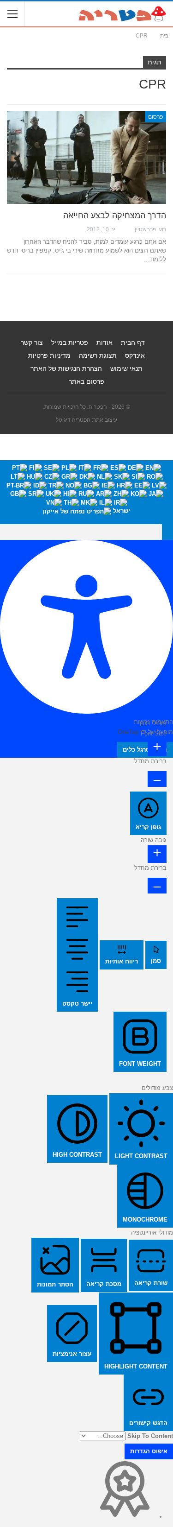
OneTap (128, 732)
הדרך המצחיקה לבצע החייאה (114, 215)
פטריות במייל (69, 342)
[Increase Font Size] (157, 747)
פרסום (155, 117)
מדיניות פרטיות (49, 355)
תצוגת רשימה (98, 355)
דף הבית (133, 342)
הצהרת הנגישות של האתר (66, 368)
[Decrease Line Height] (157, 885)
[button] (167, 532)
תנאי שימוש (126, 368)
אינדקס (135, 355)
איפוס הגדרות (148, 1451)
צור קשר (32, 342)
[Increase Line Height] (157, 853)
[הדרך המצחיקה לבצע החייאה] (86, 157)
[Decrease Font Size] (157, 779)
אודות (104, 342)
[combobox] (86, 492)
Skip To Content (150, 1435)
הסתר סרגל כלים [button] (145, 749)
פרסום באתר (86, 381)
